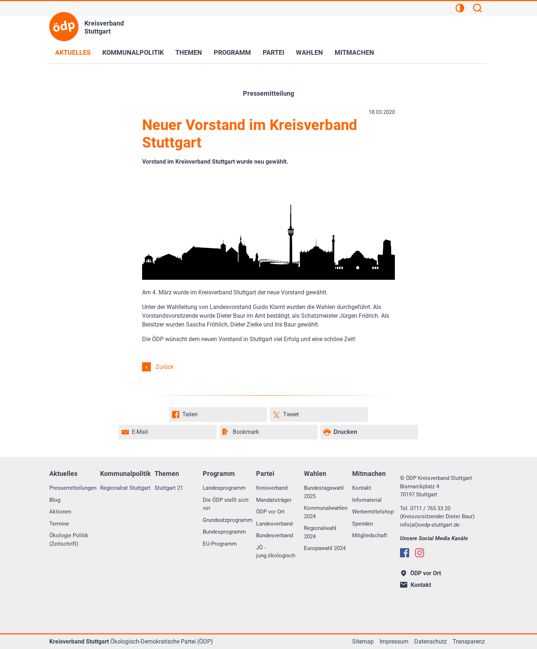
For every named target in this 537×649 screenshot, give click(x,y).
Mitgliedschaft (369, 535)
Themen (188, 52)
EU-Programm (220, 544)
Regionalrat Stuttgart (125, 488)
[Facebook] (404, 552)
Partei (273, 52)
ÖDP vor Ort (270, 511)
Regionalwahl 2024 (320, 532)
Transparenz (469, 641)
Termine (59, 523)
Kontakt (361, 488)
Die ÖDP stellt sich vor (225, 504)
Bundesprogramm (224, 531)
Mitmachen (354, 52)
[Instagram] (419, 552)
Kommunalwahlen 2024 (325, 512)
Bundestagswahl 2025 (324, 492)
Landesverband (274, 523)
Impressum (394, 641)
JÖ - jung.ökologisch (275, 551)
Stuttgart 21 (169, 488)
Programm (232, 52)
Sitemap (363, 641)
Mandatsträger (274, 500)
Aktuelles (73, 52)
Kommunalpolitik (133, 52)
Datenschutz (430, 641)
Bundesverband (274, 535)
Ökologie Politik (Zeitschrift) (68, 539)
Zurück (165, 366)
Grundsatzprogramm (227, 520)
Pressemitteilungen (72, 488)
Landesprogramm (224, 488)
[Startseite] (64, 26)
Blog (54, 500)
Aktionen (60, 511)
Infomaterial (367, 500)
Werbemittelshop (373, 511)
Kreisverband (271, 488)
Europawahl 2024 (325, 548)
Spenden (362, 523)
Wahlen (309, 52)
